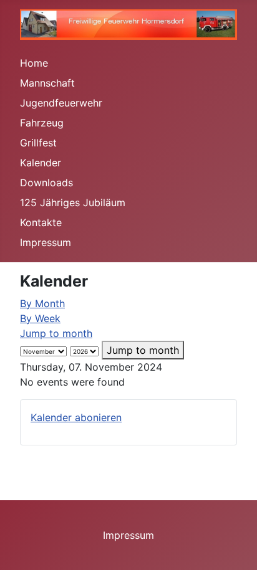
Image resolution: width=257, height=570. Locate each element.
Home (34, 63)
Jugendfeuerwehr (61, 103)
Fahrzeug (42, 122)
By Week (40, 318)
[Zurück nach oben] (235, 547)
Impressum (45, 242)
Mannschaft (47, 83)
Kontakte (41, 222)
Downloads (46, 182)
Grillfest (38, 142)
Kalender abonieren (76, 417)
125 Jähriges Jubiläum (72, 202)
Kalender (40, 162)
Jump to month (56, 333)
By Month (42, 303)
